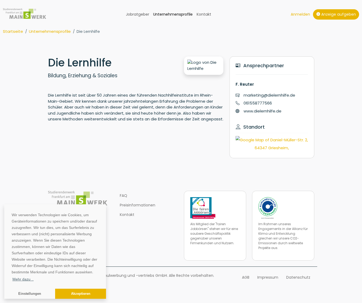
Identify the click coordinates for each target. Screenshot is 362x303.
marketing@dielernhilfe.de (269, 95)
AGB (245, 277)
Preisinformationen (137, 205)
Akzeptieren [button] (80, 294)
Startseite (13, 31)
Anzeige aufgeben (338, 14)
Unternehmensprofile (173, 14)
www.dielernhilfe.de (262, 111)
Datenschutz (298, 277)
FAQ (123, 195)
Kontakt (204, 14)
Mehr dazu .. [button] (23, 279)
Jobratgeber (137, 14)
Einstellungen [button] (29, 294)
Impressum (267, 277)
